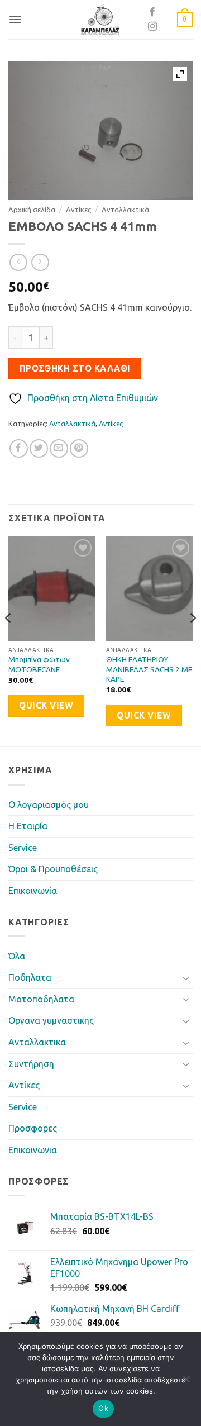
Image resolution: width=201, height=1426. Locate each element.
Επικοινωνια (32, 1150)
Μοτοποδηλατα (41, 999)
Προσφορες (32, 1128)
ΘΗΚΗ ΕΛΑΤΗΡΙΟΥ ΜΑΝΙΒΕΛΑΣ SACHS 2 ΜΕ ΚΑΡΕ (149, 669)
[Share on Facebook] (18, 448)
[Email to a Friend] (59, 448)
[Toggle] (186, 978)
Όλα (16, 956)
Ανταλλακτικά (125, 209)
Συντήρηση (31, 1064)
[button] (15, 19)
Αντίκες (78, 209)
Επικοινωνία (32, 891)
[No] (186, 1382)
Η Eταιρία (27, 826)
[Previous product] (40, 262)
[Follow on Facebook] (152, 12)
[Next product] (18, 262)
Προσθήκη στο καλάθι (75, 368)
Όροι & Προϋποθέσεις (53, 869)
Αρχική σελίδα (31, 209)
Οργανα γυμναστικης (51, 1020)
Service (22, 848)
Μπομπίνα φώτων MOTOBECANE (39, 664)
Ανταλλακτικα (37, 1042)
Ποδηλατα (29, 977)
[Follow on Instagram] (152, 27)
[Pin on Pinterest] (79, 448)
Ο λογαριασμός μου (48, 805)
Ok (103, 1408)
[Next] (192, 640)
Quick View (46, 705)
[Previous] (9, 640)
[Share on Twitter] (39, 448)
